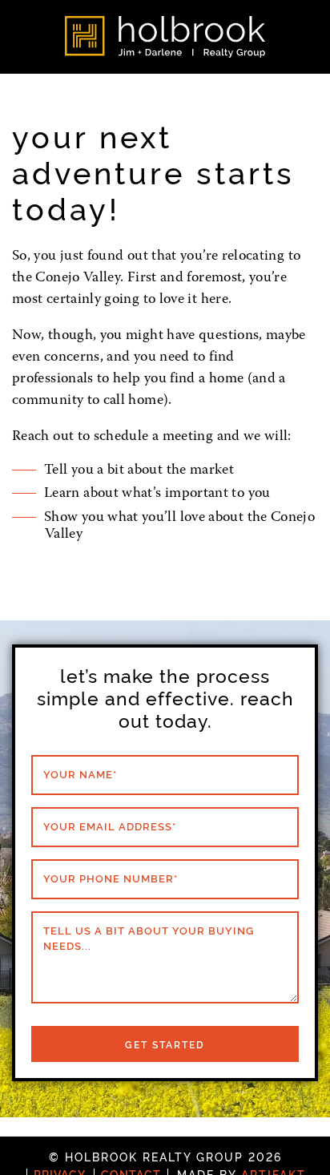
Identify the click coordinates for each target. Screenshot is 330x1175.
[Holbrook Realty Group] (165, 37)
